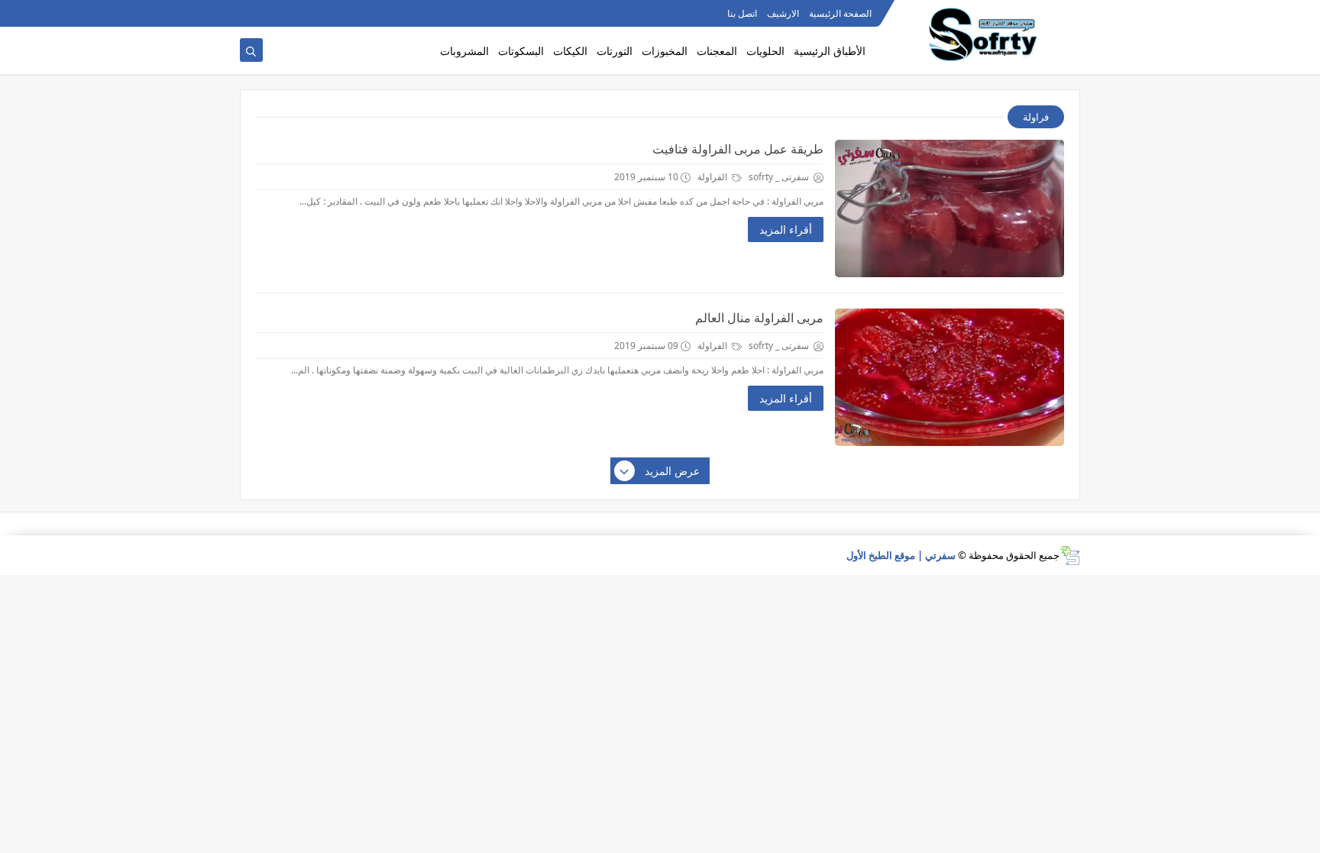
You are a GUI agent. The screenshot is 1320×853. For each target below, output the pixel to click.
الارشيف (783, 13)
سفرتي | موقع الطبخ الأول (901, 555)
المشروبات (464, 51)
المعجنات (717, 51)
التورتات (614, 51)
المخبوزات (665, 51)
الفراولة (713, 176)
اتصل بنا (742, 13)
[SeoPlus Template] (1070, 555)
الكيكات (570, 51)
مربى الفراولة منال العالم (759, 317)
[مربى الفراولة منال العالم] (949, 377)
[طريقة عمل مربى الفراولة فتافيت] (949, 208)
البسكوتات (521, 51)
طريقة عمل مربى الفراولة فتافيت (737, 149)
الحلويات (765, 51)
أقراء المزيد (785, 229)
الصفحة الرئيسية (840, 13)
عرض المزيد (672, 471)
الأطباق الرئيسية (829, 51)
